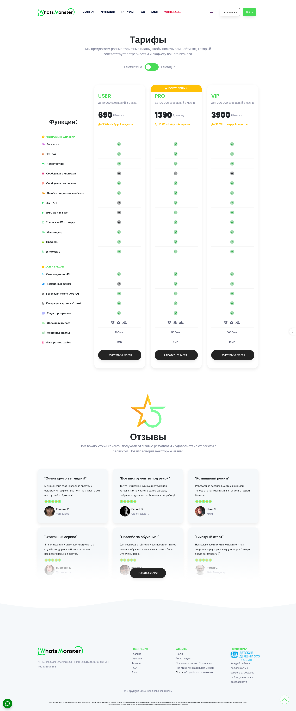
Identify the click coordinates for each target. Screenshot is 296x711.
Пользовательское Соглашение (194, 663)
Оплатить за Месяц (120, 355)
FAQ (142, 12)
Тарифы (127, 12)
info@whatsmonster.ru (198, 672)
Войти (249, 12)
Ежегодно (168, 67)
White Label (172, 12)
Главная (88, 12)
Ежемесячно (133, 67)
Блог (154, 12)
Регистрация (230, 12)
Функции (108, 12)
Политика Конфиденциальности (195, 668)
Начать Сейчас (148, 573)
